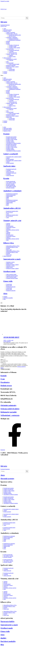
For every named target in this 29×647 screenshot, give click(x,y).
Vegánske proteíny (10, 142)
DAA (7, 198)
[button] (14, 75)
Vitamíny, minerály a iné (11, 54)
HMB (7, 197)
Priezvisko (3, 361)
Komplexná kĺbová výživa (12, 247)
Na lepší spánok (9, 226)
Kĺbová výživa (12, 56)
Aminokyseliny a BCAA (11, 33)
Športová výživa (7, 31)
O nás (3, 379)
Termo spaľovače (13, 52)
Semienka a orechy (10, 262)
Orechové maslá (9, 62)
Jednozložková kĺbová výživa (12, 246)
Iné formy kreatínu (10, 184)
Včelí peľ (11, 60)
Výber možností (6, 341)
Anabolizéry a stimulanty (11, 37)
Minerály (8, 224)
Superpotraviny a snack (11, 59)
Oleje (7, 61)
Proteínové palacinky (11, 65)
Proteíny (8, 43)
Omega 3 (8, 228)
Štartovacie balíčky (7, 128)
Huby (7, 231)
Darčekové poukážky (8, 297)
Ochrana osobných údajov (10, 409)
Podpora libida (9, 196)
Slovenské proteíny (7, 29)
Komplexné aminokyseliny (15, 35)
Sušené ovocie (9, 263)
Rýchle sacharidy (10, 159)
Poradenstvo (5, 382)
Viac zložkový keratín (11, 182)
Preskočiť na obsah (5, 1)
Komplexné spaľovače (14, 50)
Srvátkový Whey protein (14, 47)
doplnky (3, 638)
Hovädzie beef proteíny (11, 136)
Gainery (8, 158)
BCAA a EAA (12, 36)
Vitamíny (11, 55)
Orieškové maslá (9, 271)
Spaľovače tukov (10, 49)
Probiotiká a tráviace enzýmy (12, 229)
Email (2, 362)
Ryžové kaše (12, 70)
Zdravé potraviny (7, 57)
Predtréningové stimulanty (15, 40)
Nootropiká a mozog (10, 227)
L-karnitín (11, 51)
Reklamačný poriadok (9, 412)
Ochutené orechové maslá (12, 275)
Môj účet (4, 22)
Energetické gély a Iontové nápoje (13, 156)
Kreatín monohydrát (10, 181)
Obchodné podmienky (8, 405)
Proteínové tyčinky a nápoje (12, 66)
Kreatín (8, 42)
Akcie (4, 28)
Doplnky (5, 71)
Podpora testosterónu (13, 38)
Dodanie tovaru (6, 385)
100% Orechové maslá (14, 64)
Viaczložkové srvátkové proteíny (13, 143)
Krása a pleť (9, 249)
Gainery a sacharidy (10, 32)
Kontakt (5, 73)
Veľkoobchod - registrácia (10, 415)
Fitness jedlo (9, 68)
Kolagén (8, 41)
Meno (2, 359)
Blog (4, 299)
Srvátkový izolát (12, 46)
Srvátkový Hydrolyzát (14, 45)
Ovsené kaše (12, 69)
